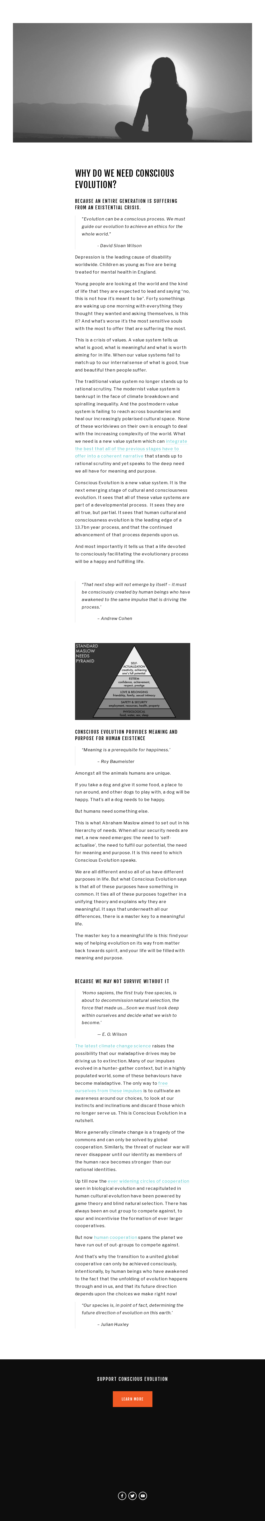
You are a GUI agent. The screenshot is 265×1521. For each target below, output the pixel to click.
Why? (60, 10)
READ (89, 10)
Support (178, 10)
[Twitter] (132, 1496)
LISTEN (105, 10)
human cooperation (115, 1237)
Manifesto (23, 10)
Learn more (133, 1399)
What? (44, 10)
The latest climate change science (113, 1046)
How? (75, 10)
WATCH (122, 10)
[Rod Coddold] (122, 1496)
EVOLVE (139, 10)
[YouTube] (143, 1496)
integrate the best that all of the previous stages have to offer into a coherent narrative (131, 449)
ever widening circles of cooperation (149, 1181)
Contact (157, 10)
